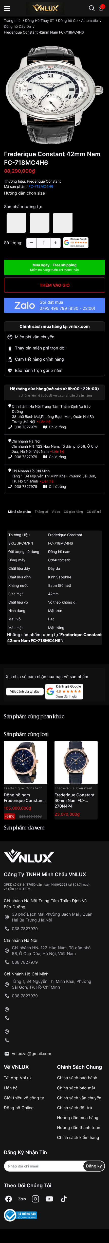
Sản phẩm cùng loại (26, 734)
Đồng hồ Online (18, 1107)
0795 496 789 (53, 308)
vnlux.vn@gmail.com (31, 1053)
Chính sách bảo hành (77, 1077)
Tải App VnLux (18, 1077)
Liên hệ (10, 1087)
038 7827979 (25, 427)
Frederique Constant (44, 181)
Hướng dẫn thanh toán (78, 1127)
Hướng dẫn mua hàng (77, 1117)
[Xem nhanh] (40, 747)
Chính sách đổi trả (74, 1107)
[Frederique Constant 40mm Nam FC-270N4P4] (76, 762)
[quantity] (31, 243)
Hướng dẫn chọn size (24, 193)
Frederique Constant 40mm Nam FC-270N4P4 (75, 800)
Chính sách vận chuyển (79, 1097)
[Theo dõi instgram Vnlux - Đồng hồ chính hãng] (35, 1199)
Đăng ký (94, 1165)
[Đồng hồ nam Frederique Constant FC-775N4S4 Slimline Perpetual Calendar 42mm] (25, 762)
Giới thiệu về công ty (24, 1097)
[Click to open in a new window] (54, 94)
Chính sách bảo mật (76, 1087)
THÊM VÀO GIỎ (55, 285)
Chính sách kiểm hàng (78, 1137)
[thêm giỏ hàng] (28, 747)
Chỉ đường (57, 427)
